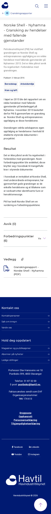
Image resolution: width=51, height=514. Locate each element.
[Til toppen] (40, 504)
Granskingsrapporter (21, 13)
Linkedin (35, 447)
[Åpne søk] (37, 6)
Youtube (18, 454)
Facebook (18, 447)
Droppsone (26, 413)
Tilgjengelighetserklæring (25, 423)
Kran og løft (11, 90)
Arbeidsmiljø (27, 84)
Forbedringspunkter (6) (23, 238)
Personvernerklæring (25, 420)
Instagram (34, 454)
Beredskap (11, 84)
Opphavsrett (25, 416)
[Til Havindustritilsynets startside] (5, 5)
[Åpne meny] (46, 6)
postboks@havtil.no (29, 384)
